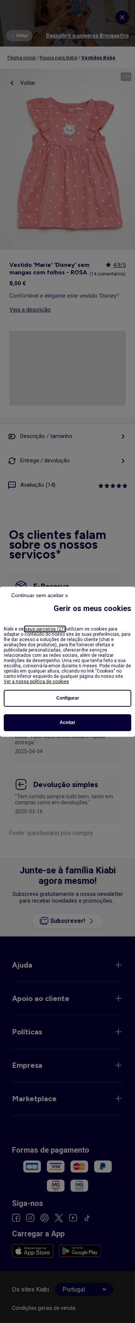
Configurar (67, 698)
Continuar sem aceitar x (39, 595)
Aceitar (67, 722)
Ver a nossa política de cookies (36, 681)
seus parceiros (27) (45, 629)
